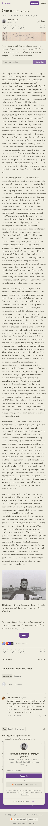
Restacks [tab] (17, 676)
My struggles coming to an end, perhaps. (18, 739)
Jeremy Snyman (13, 20)
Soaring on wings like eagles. (16, 735)
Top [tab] (4, 729)
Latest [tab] (10, 729)
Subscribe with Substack (25, 785)
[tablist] (12, 676)
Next (40, 660)
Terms (29, 815)
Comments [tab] (7, 676)
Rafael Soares (12, 697)
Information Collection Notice (31, 792)
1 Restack (25, 643)
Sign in (43, 3)
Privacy (23, 815)
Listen (43, 21)
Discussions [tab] (19, 729)
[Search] (43, 729)
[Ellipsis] (45, 698)
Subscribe (34, 3)
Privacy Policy (25, 795)
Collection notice (37, 815)
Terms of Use (36, 790)
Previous (9, 660)
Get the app (33, 819)
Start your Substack (19, 819)
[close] (41, 743)
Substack (14, 823)
